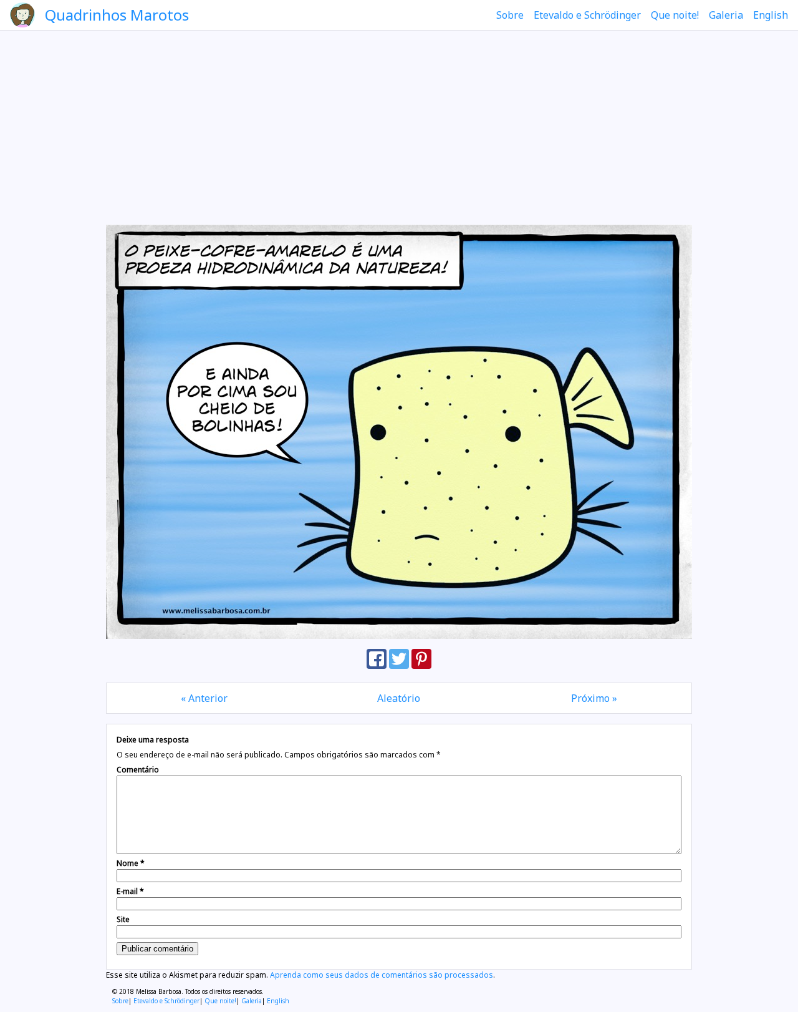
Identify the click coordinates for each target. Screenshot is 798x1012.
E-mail (130, 891)
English (770, 15)
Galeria (726, 15)
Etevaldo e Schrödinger (587, 15)
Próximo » (594, 698)
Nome (131, 863)
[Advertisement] (399, 127)
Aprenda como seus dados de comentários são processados (381, 975)
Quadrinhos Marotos (117, 14)
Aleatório (398, 698)
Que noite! (675, 15)
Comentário (138, 769)
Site (123, 919)
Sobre (510, 15)
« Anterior (204, 698)
